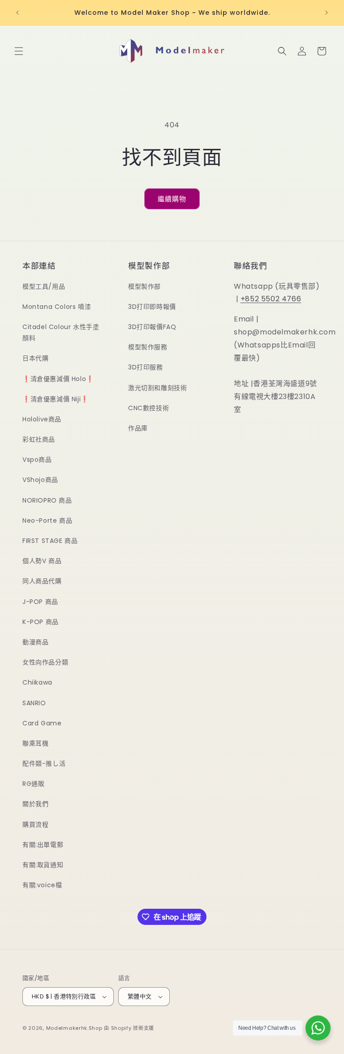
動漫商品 (35, 642)
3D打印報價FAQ (152, 326)
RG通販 (33, 783)
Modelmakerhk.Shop (74, 1028)
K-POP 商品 (40, 621)
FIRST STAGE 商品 (49, 540)
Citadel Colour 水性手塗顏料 (60, 332)
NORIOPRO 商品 (47, 500)
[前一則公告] (17, 12)
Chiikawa (37, 682)
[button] (19, 51)
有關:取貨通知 (42, 864)
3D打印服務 (145, 367)
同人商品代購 (42, 581)
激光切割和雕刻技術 (157, 387)
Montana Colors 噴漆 (56, 306)
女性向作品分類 (45, 662)
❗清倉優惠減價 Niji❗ (55, 399)
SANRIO (34, 702)
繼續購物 (172, 199)
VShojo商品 (40, 479)
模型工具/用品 (43, 286)
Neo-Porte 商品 (47, 520)
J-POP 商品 (40, 601)
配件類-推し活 (43, 763)
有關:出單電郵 (42, 844)
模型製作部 (144, 286)
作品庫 (138, 428)
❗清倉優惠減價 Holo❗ (58, 378)
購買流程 (35, 824)
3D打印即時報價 (152, 306)
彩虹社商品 (38, 439)
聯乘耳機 (35, 743)
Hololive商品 (41, 419)
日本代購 (35, 358)
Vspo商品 (37, 459)
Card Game (41, 723)
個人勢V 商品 (41, 560)
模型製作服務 (148, 347)
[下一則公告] (326, 12)
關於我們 (35, 803)
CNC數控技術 (148, 407)
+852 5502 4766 (271, 299)
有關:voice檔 (42, 885)
